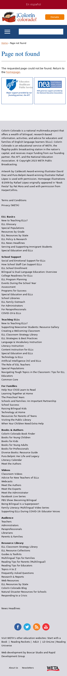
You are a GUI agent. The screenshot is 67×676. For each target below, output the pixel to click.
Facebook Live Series (13, 496)
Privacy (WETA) (10, 205)
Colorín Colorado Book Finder (18, 433)
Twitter (27, 626)
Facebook (17, 626)
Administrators (10, 525)
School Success (10, 404)
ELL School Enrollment (14, 268)
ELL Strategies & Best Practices (19, 338)
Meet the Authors (11, 463)
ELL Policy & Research (14, 239)
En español (33, 4)
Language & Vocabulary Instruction (21, 342)
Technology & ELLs (12, 357)
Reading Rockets (20, 641)
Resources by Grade (12, 231)
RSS (36, 626)
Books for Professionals (15, 448)
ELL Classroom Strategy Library (19, 334)
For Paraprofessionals (13, 309)
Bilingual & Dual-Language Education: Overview (29, 272)
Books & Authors (12, 430)
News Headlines (10, 608)
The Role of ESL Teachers (15, 364)
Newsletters (28, 668)
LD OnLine (48, 641)
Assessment (8, 287)
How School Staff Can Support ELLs (21, 264)
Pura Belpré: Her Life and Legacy (20, 456)
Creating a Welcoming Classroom (20, 331)
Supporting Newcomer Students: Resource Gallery (30, 327)
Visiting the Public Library (16, 419)
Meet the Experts (11, 489)
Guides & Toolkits (11, 554)
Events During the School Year (18, 283)
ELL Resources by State (14, 235)
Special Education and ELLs (17, 250)
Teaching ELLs (10, 319)
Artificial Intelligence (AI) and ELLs (21, 361)
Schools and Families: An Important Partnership (28, 401)
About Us (13, 668)
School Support (11, 257)
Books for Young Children (15, 437)
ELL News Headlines (13, 243)
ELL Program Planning (14, 279)
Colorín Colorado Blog (14, 588)
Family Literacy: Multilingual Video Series (25, 507)
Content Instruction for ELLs (17, 349)
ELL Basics (8, 216)
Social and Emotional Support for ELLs (23, 260)
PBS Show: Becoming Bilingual (19, 500)
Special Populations (12, 228)
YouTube (45, 626)
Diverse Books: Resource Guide (19, 452)
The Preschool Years (12, 397)
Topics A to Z (8, 569)
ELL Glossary (8, 224)
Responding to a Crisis (14, 595)
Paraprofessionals (11, 529)
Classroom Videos (11, 474)
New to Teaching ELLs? (14, 220)
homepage (13, 72)
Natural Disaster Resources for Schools (23, 591)
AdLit (36, 641)
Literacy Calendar (11, 460)
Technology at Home (13, 412)
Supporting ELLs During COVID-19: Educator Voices (30, 511)
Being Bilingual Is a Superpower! (20, 504)
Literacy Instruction (12, 346)
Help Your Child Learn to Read (18, 389)
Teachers (6, 521)
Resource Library (12, 543)
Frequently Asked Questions (17, 573)
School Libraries (10, 298)
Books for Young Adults (14, 445)
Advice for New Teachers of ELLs (20, 477)
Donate (55, 17)
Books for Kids (9, 441)
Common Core (9, 379)
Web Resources (10, 580)
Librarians (7, 533)
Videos (5, 470)
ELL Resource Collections (15, 550)
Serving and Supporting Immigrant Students (26, 246)
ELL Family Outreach (13, 302)
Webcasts (7, 481)
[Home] (19, 17)
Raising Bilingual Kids (14, 408)
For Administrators (12, 305)
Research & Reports (12, 576)
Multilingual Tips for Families (18, 558)
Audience (7, 518)
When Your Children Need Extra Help (22, 423)
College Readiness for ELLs (17, 275)
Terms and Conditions (13, 200)
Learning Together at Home (17, 393)
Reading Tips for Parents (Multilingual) (23, 561)
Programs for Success (13, 290)
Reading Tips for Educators (16, 565)
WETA (53, 668)
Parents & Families (12, 536)
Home (4, 43)
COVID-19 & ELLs (11, 313)
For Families (9, 386)
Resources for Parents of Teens (19, 416)
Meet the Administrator (14, 492)
